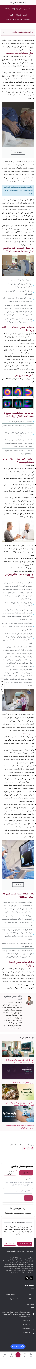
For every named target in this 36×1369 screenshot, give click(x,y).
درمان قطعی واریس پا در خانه (23, 1082)
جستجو (5, 1356)
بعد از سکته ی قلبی (18, 72)
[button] (4, 32)
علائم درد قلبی (18, 152)
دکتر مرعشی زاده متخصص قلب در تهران (20, 988)
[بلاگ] (33, 1298)
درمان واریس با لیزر (27, 1273)
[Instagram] (31, 1278)
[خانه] (33, 1294)
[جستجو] (5, 1354)
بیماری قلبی (22, 20)
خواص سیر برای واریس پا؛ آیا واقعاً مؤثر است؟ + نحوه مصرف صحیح (20, 1104)
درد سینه (13, 340)
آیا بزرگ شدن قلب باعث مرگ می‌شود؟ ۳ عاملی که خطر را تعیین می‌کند (20, 1061)
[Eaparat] (27, 1278)
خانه (28, 20)
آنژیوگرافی (18, 884)
